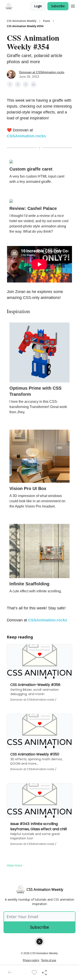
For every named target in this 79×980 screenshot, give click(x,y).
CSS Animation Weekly (21, 21)
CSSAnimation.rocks (26, 136)
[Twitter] (39, 941)
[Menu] (72, 5)
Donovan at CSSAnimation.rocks (41, 72)
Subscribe (58, 6)
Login (38, 6)
